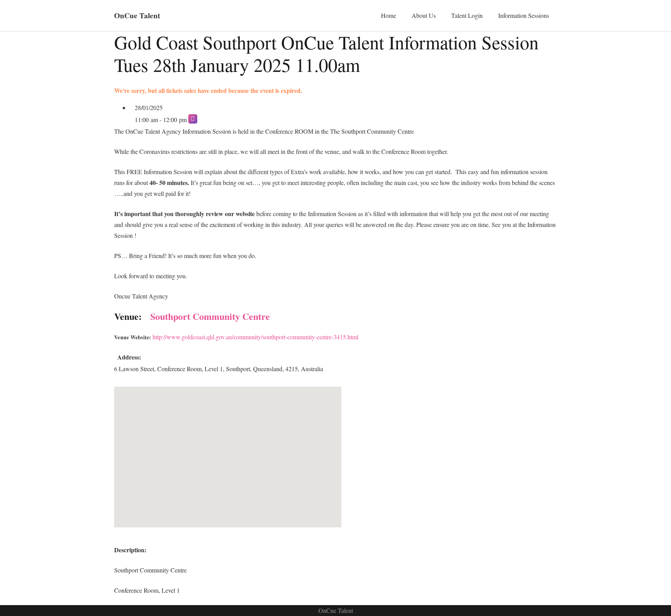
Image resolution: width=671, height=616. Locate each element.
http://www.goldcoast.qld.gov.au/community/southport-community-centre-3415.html (255, 337)
